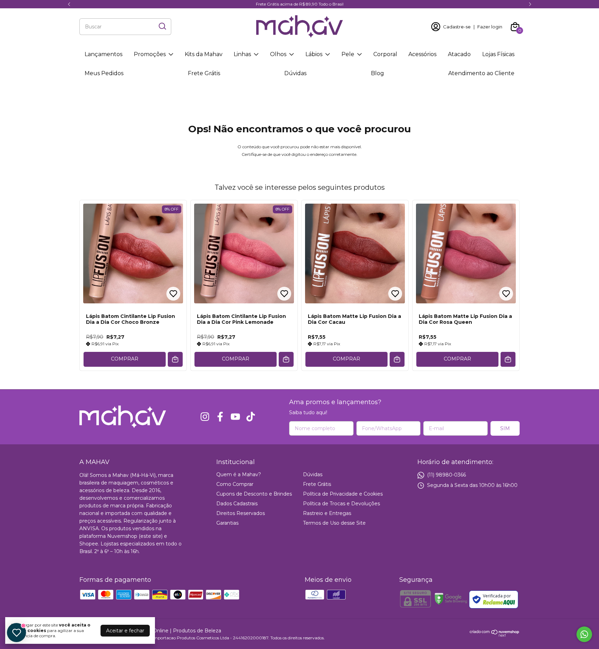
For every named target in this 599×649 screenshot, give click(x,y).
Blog (377, 73)
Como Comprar (234, 484)
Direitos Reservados (240, 513)
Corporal (385, 54)
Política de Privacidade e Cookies (343, 494)
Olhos (278, 54)
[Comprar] (175, 359)
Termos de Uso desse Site (334, 523)
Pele (347, 54)
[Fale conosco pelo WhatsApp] (584, 634)
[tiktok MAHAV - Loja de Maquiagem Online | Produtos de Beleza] (250, 417)
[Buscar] (162, 26)
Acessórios (422, 54)
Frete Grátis (204, 73)
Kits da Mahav (204, 54)
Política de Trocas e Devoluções (341, 503)
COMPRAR (124, 359)
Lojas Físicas (498, 54)
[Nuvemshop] (495, 635)
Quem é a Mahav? (238, 474)
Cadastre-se (457, 26)
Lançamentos (103, 54)
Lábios (313, 54)
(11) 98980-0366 (446, 474)
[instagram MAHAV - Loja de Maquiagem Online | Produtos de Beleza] (204, 417)
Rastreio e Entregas (327, 513)
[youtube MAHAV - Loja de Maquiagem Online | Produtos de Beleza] (235, 417)
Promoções (150, 54)
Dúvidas (295, 73)
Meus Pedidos (104, 73)
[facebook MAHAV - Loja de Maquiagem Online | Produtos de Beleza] (220, 417)
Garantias (227, 523)
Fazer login (489, 26)
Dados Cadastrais (237, 503)
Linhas (242, 54)
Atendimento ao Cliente (481, 73)
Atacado (459, 54)
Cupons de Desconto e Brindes (254, 494)
